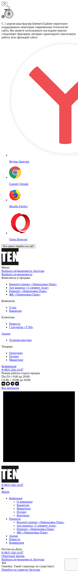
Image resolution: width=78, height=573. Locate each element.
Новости (14, 323)
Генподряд (16, 353)
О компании (25, 501)
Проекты (15, 518)
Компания (15, 498)
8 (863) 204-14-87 (12, 485)
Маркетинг (16, 359)
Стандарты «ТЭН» (21, 327)
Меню (5, 491)
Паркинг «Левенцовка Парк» (36, 529)
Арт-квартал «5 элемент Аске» (36, 525)
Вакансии (15, 310)
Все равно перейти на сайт (18, 246)
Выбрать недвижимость (17, 274)
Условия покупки (20, 340)
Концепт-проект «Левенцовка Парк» (40, 522)
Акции (6, 333)
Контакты (23, 515)
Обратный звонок (13, 556)
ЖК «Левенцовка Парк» (32, 532)
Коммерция (9, 366)
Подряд (14, 356)
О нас (12, 307)
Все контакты (10, 388)
